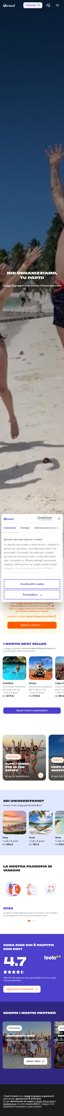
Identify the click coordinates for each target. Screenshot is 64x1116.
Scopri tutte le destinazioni (32, 710)
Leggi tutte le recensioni (20, 989)
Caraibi (38, 1101)
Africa (46, 1101)
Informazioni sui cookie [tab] (48, 527)
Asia (52, 1101)
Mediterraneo (9, 1104)
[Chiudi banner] (59, 518)
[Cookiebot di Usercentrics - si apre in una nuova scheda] (39, 519)
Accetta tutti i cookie (32, 583)
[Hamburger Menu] (57, 5)
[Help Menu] (48, 5)
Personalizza (30, 594)
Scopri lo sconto (30, 625)
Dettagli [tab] (25, 527)
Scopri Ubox (34, 1061)
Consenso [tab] (10, 527)
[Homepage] (9, 5)
